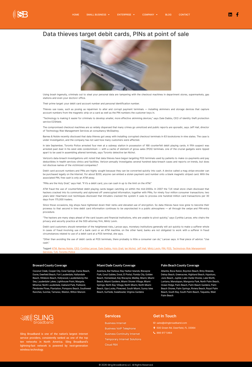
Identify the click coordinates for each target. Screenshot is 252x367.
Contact (184, 14)
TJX (56, 251)
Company (148, 14)
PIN (163, 248)
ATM (54, 248)
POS (169, 248)
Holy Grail (117, 248)
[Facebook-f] (237, 14)
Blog (168, 14)
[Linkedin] (230, 14)
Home (75, 14)
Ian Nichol (130, 248)
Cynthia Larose (88, 248)
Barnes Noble (65, 248)
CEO (76, 248)
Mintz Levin (154, 248)
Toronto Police (67, 251)
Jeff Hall (141, 248)
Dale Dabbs (104, 248)
